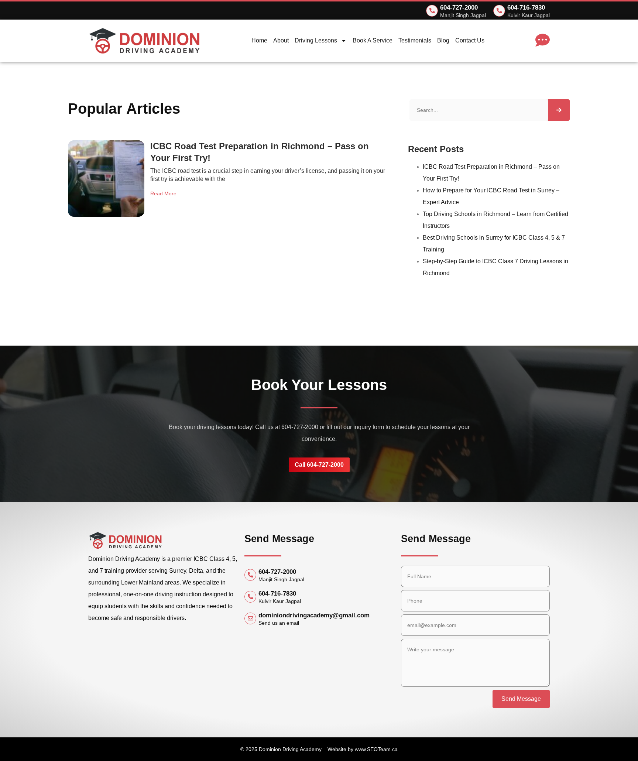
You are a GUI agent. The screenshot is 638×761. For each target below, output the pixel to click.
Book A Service (372, 40)
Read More (163, 193)
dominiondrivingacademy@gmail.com (314, 615)
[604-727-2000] (432, 11)
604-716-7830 (526, 7)
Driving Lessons (316, 40)
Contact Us (469, 40)
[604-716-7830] (499, 11)
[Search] (559, 110)
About (281, 40)
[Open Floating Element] (27, 741)
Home (259, 40)
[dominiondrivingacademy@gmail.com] (250, 618)
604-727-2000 (459, 7)
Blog (443, 40)
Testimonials (414, 40)
